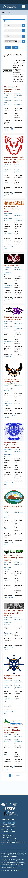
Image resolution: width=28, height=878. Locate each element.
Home (3, 12)
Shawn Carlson (6, 648)
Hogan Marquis (6, 416)
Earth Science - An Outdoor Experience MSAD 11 (12, 209)
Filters (8, 21)
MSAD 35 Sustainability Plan (18, 328)
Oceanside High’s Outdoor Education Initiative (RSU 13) (12, 730)
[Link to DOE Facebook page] (3, 822)
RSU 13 (6, 754)
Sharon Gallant (6, 247)
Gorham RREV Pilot (12, 265)
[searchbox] (13, 25)
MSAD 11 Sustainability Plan (18, 220)
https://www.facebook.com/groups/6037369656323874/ (15, 416)
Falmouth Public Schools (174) (8, 700)
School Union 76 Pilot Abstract (8, 102)
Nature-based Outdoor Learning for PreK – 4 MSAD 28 (13, 613)
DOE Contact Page (6, 834)
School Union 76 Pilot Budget (8, 95)
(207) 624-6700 (8, 829)
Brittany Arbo (6, 194)
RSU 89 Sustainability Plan (18, 171)
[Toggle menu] (23, 6)
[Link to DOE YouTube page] (8, 822)
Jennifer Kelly (6, 712)
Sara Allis (6, 356)
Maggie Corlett (6, 543)
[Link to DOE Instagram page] (13, 822)
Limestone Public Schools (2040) (8, 403)
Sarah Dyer (7, 597)
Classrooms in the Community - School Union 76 (12, 89)
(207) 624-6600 (9, 828)
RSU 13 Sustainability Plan (18, 741)
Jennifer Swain (6, 483)
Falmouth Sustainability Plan (18, 687)
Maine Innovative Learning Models (10, 840)
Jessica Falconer (6, 768)
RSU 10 (6, 529)
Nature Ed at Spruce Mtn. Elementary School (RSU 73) (13, 558)
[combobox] (14, 25)
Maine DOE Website (6, 835)
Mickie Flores (6, 129)
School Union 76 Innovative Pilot (18, 95)
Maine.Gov (4, 837)
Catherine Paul (7, 300)
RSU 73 (6, 580)
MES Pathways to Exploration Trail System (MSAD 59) (11, 445)
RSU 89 (6, 182)
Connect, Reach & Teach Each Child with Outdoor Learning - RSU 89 (14, 159)
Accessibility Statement (7, 839)
